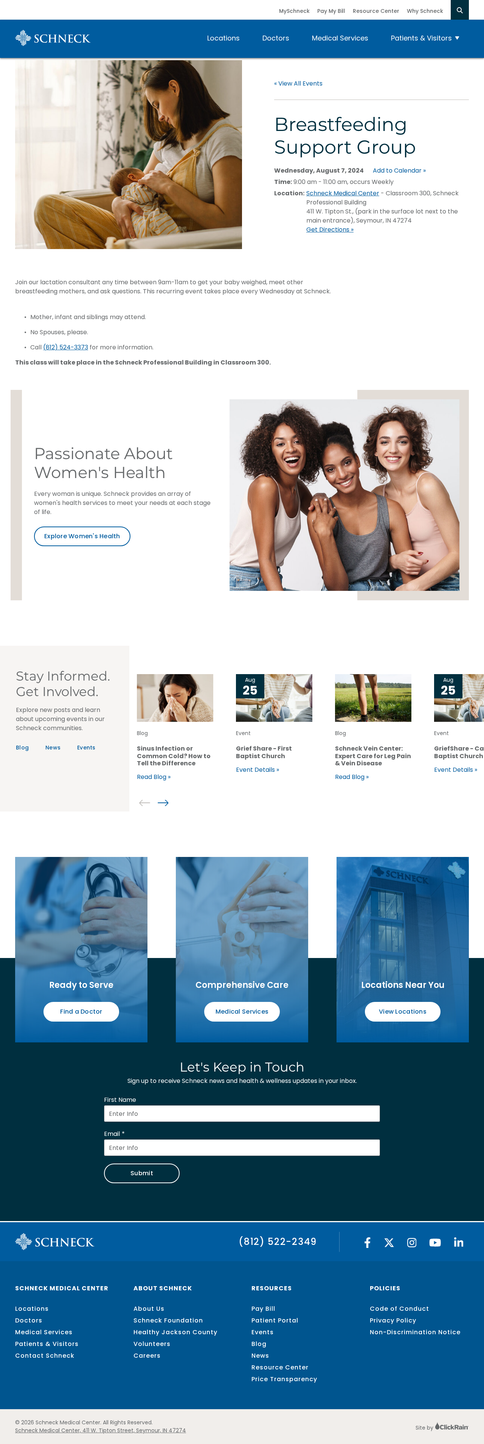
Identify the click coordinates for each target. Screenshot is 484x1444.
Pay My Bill (331, 11)
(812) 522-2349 (278, 1241)
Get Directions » (330, 229)
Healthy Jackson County (175, 1332)
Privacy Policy (393, 1320)
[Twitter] (389, 1244)
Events (86, 747)
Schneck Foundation (168, 1320)
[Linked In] (459, 1244)
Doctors (275, 38)
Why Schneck (425, 11)
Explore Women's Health (82, 536)
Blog (22, 747)
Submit (141, 1173)
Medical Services (340, 38)
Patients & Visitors (421, 38)
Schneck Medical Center (342, 193)
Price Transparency (284, 1379)
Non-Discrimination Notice (415, 1332)
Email (112, 1133)
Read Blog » (154, 777)
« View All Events (298, 83)
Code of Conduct (399, 1308)
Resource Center (376, 11)
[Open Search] (460, 10)
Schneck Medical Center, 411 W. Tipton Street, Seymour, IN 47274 (100, 1430)
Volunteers (152, 1344)
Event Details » (257, 769)
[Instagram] (412, 1244)
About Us (148, 1308)
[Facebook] (367, 1244)
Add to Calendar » (399, 170)
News (52, 747)
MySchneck (294, 11)
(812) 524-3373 (65, 347)
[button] (163, 802)
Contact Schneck (44, 1355)
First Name (120, 1099)
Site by (425, 1428)
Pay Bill (263, 1308)
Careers (147, 1355)
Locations (223, 38)
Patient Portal (274, 1320)
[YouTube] (435, 1244)
